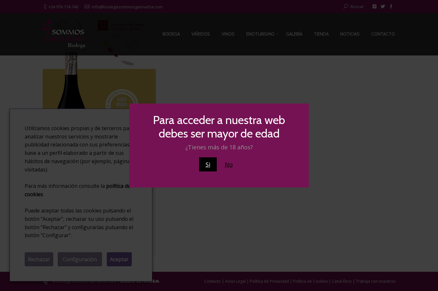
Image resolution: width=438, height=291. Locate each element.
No (229, 164)
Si (208, 164)
